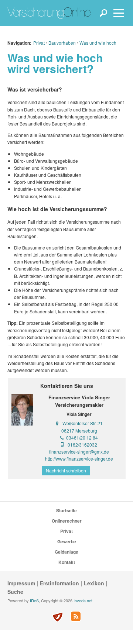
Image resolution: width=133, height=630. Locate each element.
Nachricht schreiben (66, 470)
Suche (15, 591)
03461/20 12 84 (82, 437)
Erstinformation (59, 583)
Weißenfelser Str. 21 (82, 423)
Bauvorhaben (62, 42)
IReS (34, 600)
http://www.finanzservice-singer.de (79, 458)
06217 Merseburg (79, 430)
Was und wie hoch (97, 42)
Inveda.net (83, 600)
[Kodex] (57, 617)
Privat (39, 42)
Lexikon (94, 583)
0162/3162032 (82, 444)
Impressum (21, 583)
